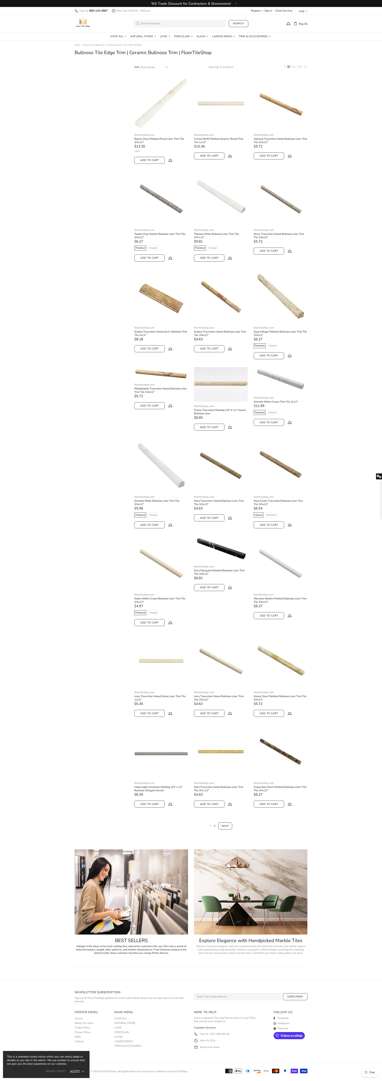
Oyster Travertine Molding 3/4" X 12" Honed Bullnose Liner (220, 412)
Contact (79, 1041)
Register (256, 11)
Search (238, 23)
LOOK (117, 1027)
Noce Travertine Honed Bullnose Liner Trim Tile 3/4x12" (219, 502)
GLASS (118, 1037)
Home (77, 45)
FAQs (78, 1037)
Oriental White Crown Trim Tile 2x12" (276, 402)
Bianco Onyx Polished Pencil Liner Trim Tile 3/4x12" (159, 140)
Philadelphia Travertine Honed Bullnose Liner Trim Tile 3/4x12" (160, 390)
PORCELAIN (121, 1032)
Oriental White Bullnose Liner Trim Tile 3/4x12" (156, 502)
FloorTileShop (179, 1071)
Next (225, 826)
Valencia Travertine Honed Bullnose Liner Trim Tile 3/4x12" (280, 140)
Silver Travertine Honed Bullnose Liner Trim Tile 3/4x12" (279, 235)
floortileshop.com (144, 135)
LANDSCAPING (123, 1041)
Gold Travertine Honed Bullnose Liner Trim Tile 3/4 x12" (218, 788)
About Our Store (84, 1023)
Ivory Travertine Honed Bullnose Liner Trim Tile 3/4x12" (219, 698)
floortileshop (83, 23)
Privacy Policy (83, 1032)
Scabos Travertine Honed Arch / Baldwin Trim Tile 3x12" (160, 333)
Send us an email (209, 1047)
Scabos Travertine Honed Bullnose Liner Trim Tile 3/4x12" (220, 333)
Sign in (268, 11)
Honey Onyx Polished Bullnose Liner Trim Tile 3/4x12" (280, 698)
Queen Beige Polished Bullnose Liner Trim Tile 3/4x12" (280, 333)
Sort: (137, 67)
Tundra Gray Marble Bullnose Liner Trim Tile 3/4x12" (159, 235)
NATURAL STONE (124, 1023)
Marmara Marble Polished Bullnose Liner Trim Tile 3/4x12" (280, 600)
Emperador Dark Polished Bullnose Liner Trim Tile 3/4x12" (280, 788)
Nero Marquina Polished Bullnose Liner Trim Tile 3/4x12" (219, 572)
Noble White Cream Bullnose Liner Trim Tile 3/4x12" (159, 600)
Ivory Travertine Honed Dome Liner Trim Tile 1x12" (160, 698)
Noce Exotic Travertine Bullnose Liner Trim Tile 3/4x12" (278, 502)
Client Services (283, 11)
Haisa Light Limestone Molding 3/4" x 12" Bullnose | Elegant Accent (158, 788)
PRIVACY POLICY (56, 1071)
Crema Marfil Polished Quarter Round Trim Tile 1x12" (218, 140)
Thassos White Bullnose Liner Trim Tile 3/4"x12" (216, 235)
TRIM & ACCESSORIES (127, 1046)
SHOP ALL (120, 1018)
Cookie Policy (82, 1027)
